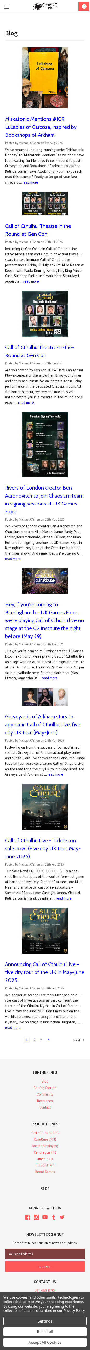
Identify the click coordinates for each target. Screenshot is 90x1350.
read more (30, 182)
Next (77, 1040)
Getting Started (45, 1087)
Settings (45, 1321)
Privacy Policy (74, 1310)
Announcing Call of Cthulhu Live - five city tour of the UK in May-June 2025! (44, 972)
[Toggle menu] (6, 6)
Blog (45, 1081)
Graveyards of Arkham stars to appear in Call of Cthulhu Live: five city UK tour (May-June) (42, 724)
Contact (45, 1107)
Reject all (45, 1331)
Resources (45, 1100)
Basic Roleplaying (45, 1145)
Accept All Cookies (45, 1342)
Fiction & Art (45, 1165)
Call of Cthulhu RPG (45, 1132)
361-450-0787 (45, 1290)
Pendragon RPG (45, 1152)
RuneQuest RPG (45, 1139)
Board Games (45, 1171)
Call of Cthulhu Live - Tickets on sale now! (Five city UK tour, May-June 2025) (43, 848)
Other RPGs (45, 1158)
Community (45, 1094)
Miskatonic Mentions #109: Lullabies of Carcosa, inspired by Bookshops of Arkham (41, 127)
